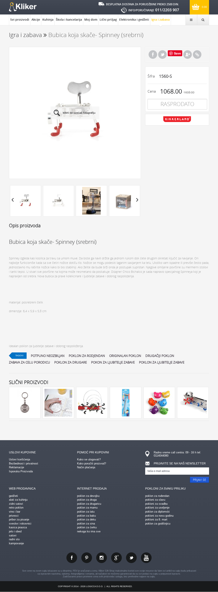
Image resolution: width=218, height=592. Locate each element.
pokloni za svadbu (156, 503)
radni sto (14, 539)
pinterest (86, 557)
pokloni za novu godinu (159, 515)
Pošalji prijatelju (187, 54)
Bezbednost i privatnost (23, 463)
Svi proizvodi (19, 19)
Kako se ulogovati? (89, 459)
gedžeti (13, 495)
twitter (131, 557)
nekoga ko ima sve (88, 531)
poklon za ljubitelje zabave (161, 362)
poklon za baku (86, 515)
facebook (71, 557)
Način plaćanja (86, 467)
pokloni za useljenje (157, 507)
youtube (146, 557)
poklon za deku (86, 519)
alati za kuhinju (18, 499)
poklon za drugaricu (89, 503)
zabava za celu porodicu (29, 362)
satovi (12, 535)
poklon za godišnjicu (157, 523)
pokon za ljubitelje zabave (113, 362)
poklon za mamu (87, 507)
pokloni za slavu (155, 499)
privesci (14, 515)
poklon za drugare (70, 362)
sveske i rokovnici (20, 523)
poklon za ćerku (87, 527)
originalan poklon (125, 355)
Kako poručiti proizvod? (91, 463)
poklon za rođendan (157, 495)
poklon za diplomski (157, 511)
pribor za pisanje (19, 519)
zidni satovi (16, 503)
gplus (116, 557)
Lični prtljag (108, 19)
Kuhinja (47, 19)
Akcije (36, 19)
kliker (23, 6)
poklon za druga (87, 499)
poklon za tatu (86, 511)
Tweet (162, 54)
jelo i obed (15, 531)
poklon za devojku (88, 495)
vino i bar (14, 511)
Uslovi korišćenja (19, 459)
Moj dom (90, 19)
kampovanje (16, 543)
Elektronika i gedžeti (134, 19)
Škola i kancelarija (69, 19)
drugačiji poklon (159, 355)
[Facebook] (153, 54)
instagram (101, 557)
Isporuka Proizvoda (21, 471)
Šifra (151, 76)
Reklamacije (16, 467)
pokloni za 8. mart (156, 519)
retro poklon (16, 507)
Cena (152, 91)
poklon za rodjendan (87, 355)
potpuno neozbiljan (48, 355)
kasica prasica (18, 527)
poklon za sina (86, 523)
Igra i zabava (160, 19)
